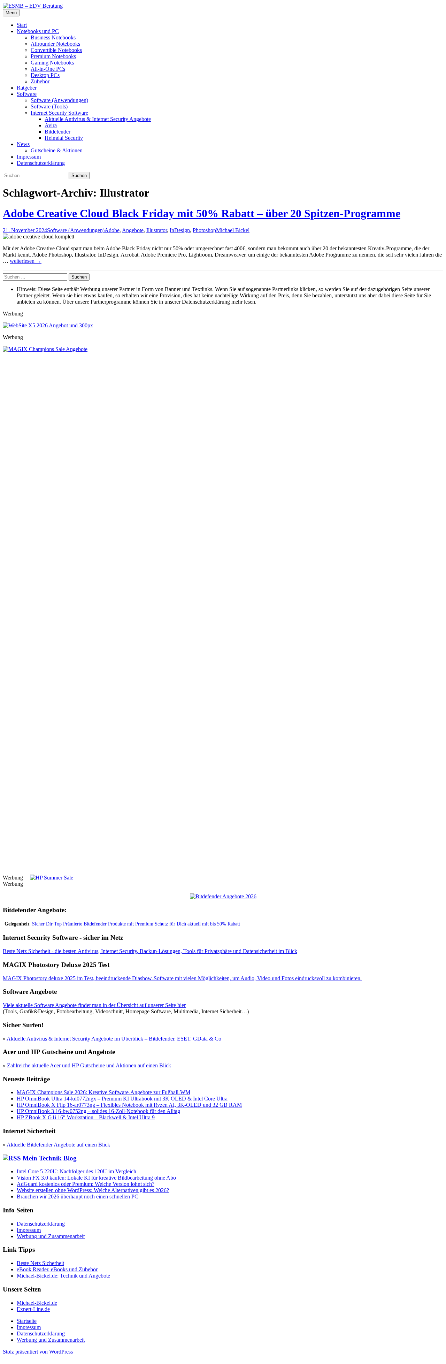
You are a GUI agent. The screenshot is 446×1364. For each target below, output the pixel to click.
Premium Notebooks (53, 56)
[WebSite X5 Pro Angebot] (48, 325)
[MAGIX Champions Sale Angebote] (223, 349)
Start (22, 25)
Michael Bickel (232, 230)
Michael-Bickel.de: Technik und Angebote (63, 1276)
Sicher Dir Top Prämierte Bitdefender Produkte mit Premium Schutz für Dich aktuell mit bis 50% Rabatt (136, 924)
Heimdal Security (64, 138)
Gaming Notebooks (52, 63)
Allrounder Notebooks (55, 44)
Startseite (27, 1321)
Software (27, 94)
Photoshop (204, 230)
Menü (11, 12)
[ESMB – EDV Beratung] (33, 6)
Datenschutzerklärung (41, 163)
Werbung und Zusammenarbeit (51, 1236)
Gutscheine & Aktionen (57, 150)
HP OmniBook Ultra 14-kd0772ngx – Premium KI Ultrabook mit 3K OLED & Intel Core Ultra (122, 1099)
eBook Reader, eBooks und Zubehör (57, 1269)
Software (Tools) (49, 106)
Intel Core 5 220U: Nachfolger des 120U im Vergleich (76, 1171)
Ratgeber (27, 88)
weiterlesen (25, 261)
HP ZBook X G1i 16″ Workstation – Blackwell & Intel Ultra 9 (86, 1117)
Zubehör (40, 81)
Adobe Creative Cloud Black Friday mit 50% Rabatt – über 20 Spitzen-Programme (201, 213)
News (23, 144)
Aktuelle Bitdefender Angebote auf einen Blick (58, 1145)
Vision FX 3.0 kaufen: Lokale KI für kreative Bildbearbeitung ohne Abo (96, 1178)
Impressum (29, 157)
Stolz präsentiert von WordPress (38, 1352)
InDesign (180, 230)
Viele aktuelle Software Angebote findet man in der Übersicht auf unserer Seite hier (94, 1005)
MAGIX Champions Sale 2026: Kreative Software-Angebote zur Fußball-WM (103, 1092)
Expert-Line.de (33, 1309)
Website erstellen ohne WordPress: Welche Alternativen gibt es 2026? (93, 1190)
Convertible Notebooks (56, 50)
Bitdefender (57, 132)
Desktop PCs (45, 75)
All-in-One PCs (48, 69)
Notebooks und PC (38, 31)
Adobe (112, 230)
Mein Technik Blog (50, 1158)
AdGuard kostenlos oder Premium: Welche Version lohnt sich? (85, 1184)
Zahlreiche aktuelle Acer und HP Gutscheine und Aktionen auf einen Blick (89, 1065)
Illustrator (156, 230)
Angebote (133, 230)
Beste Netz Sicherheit (40, 1263)
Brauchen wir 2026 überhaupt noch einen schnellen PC (77, 1196)
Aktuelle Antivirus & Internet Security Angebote (98, 119)
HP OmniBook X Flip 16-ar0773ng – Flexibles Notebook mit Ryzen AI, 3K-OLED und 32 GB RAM (129, 1105)
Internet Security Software (59, 113)
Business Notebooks (53, 37)
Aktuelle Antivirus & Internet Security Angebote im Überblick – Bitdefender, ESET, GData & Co (114, 1039)
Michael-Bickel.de (37, 1303)
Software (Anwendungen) (59, 100)
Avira (51, 125)
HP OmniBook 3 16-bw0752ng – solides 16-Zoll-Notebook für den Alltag (98, 1111)
